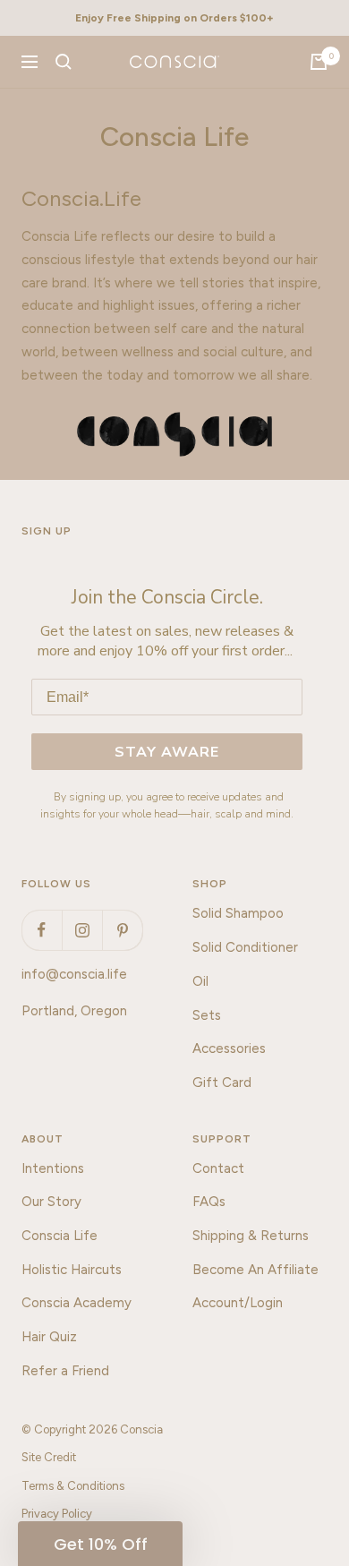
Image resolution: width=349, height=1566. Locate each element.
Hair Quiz (49, 1337)
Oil (200, 981)
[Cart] (319, 62)
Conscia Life (59, 1236)
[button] (100, 1543)
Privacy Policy (56, 1513)
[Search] (63, 62)
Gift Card (221, 1082)
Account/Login (237, 1303)
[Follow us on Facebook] (41, 930)
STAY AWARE (167, 752)
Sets (206, 1015)
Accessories (229, 1048)
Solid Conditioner (245, 947)
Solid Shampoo (238, 913)
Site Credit (48, 1457)
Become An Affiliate (255, 1270)
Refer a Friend (65, 1371)
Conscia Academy (76, 1303)
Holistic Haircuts (71, 1270)
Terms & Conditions (72, 1486)
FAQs (209, 1202)
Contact (218, 1168)
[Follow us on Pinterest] (122, 930)
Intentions (52, 1168)
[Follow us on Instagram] (82, 930)
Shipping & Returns (250, 1236)
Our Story (51, 1202)
